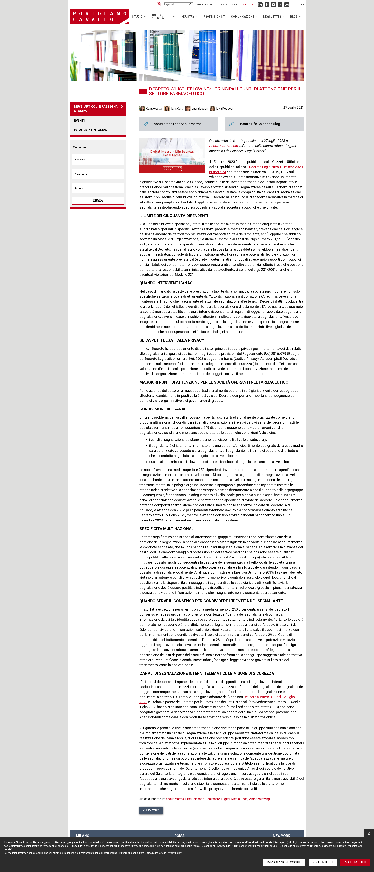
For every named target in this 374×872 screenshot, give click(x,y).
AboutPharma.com (223, 146)
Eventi (79, 120)
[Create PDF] (159, 4)
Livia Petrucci (224, 108)
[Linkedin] (260, 5)
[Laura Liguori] (188, 108)
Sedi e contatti (205, 5)
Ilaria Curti (177, 108)
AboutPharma (175, 799)
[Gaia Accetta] (142, 108)
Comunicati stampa (90, 130)
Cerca (98, 200)
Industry (187, 16)
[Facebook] (267, 5)
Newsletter (272, 16)
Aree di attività (158, 16)
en (302, 5)
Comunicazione (242, 16)
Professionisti (214, 16)
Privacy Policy (174, 853)
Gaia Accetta (154, 108)
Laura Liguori (200, 108)
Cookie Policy (154, 853)
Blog (293, 16)
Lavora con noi (228, 5)
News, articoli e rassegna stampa (96, 109)
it (298, 5)
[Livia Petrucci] (213, 108)
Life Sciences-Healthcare (202, 799)
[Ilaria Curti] (167, 108)
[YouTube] (273, 5)
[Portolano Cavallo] (99, 16)
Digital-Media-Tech (234, 799)
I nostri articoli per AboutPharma (179, 123)
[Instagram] (286, 5)
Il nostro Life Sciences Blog (264, 123)
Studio (137, 16)
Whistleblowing (259, 799)
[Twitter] (280, 5)
